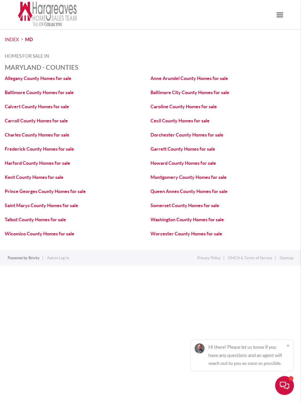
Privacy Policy (209, 258)
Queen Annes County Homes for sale (189, 191)
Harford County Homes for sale (37, 163)
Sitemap (286, 258)
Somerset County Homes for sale (184, 205)
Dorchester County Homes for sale (186, 134)
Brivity (34, 258)
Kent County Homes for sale (34, 177)
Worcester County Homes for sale (186, 233)
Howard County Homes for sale (183, 163)
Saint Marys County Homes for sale (41, 205)
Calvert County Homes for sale (37, 106)
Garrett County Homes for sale (182, 149)
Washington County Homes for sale (187, 219)
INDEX (12, 39)
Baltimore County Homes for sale (39, 92)
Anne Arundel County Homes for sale (189, 78)
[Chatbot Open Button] (284, 385)
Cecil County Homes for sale (180, 120)
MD (29, 39)
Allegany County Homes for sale (38, 78)
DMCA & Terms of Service (250, 258)
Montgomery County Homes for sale (188, 177)
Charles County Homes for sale (37, 134)
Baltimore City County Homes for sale (189, 92)
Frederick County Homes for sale (39, 149)
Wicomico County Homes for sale (39, 233)
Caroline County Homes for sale (183, 106)
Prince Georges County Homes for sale (45, 191)
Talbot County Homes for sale (35, 219)
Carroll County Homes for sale (36, 120)
